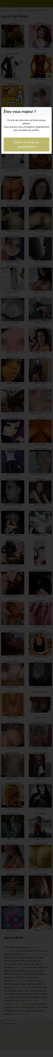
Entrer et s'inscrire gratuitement (26, 144)
